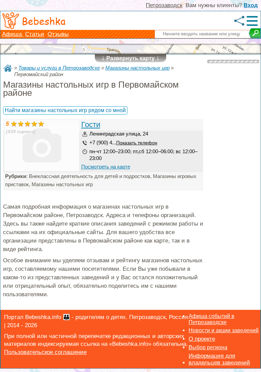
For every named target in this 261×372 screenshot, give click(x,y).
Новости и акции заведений (224, 330)
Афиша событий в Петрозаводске (211, 319)
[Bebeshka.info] (8, 68)
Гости (90, 124)
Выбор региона (208, 347)
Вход (251, 5)
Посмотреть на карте (105, 167)
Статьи (34, 34)
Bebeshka (44, 20)
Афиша (12, 34)
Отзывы (58, 34)
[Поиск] (255, 33)
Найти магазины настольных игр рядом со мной (65, 110)
